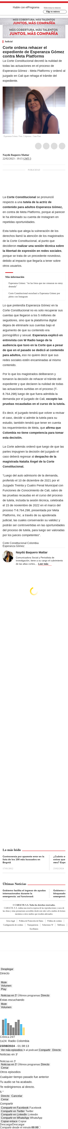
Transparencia (32, 925)
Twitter (46, 146)
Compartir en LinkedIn (14, 1114)
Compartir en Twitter (13, 1111)
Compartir (44, 1050)
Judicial (9, 41)
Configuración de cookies (13, 925)
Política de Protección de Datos (31, 921)
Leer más (43, 564)
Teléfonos (61, 925)
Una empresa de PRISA (34, 939)
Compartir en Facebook (15, 1107)
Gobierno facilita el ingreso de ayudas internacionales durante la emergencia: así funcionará (24, 893)
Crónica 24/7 (7, 1036)
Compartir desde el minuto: (19, 1127)
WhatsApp (62, 146)
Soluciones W (47, 925)
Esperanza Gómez (13, 546)
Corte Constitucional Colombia (21, 543)
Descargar (6, 1124)
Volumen (6, 985)
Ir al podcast (31, 1050)
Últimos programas (29, 995)
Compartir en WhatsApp (15, 1117)
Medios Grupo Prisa (34, 947)
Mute (4, 982)
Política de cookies (54, 921)
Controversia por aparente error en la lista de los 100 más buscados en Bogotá (23, 859)
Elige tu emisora (53, 11)
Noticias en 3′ (9, 995)
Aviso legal (10, 921)
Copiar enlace (9, 1121)
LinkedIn (54, 146)
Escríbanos (34, 929)
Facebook (38, 146)
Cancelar (16, 1096)
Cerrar (4, 1067)
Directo (45, 995)
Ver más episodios (12, 1050)
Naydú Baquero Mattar (16, 155)
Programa (33, 7)
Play (3, 989)
